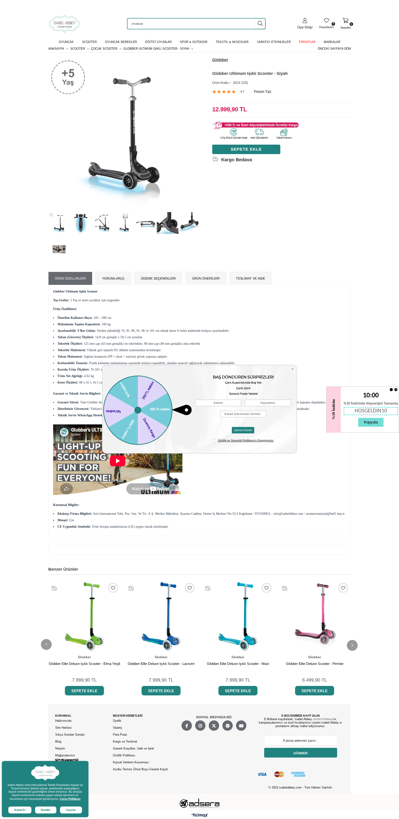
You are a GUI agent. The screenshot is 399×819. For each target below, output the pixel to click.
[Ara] (260, 23)
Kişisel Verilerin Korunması (131, 762)
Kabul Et (19, 810)
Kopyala (371, 422)
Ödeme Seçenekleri (158, 278)
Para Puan (120, 734)
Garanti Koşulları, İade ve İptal (133, 748)
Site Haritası (64, 727)
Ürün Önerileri (206, 278)
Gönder (300, 753)
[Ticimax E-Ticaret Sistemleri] (199, 815)
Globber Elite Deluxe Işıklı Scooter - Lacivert (161, 664)
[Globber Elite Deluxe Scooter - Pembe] (315, 616)
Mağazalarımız (65, 755)
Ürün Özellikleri (70, 278)
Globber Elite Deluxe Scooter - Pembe (314, 664)
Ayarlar (71, 810)
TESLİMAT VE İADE (250, 278)
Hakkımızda (63, 720)
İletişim (60, 748)
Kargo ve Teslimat (125, 741)
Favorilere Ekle (113, 588)
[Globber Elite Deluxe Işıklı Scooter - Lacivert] (161, 616)
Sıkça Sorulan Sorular (70, 734)
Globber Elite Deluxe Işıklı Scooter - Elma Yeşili (84, 664)
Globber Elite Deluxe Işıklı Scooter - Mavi (238, 664)
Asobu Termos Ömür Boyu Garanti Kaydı (140, 769)
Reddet (45, 810)
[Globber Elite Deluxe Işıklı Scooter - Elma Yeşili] (84, 616)
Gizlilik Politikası (124, 755)
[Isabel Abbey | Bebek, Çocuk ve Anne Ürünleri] (64, 23)
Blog (58, 741)
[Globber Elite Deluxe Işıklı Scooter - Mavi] (238, 616)
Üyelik (117, 720)
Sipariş (117, 727)
